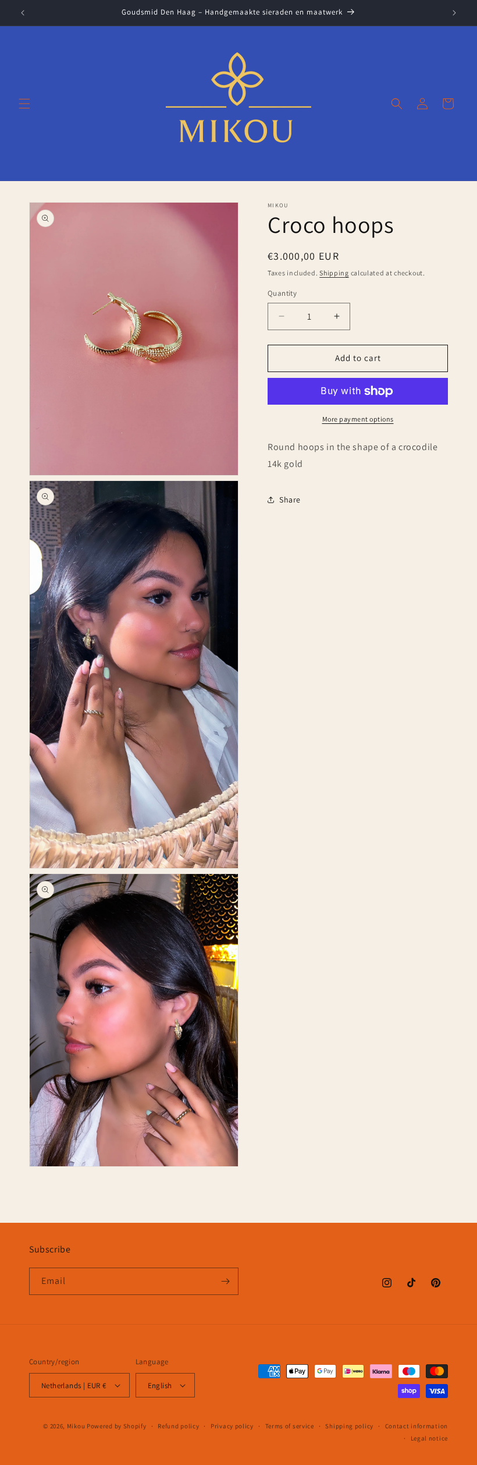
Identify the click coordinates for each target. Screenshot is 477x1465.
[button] (24, 103)
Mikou (76, 1426)
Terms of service (289, 1426)
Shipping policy (349, 1426)
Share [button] (290, 499)
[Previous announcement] (22, 13)
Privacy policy (232, 1426)
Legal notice (429, 1438)
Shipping (334, 272)
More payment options (358, 419)
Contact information (416, 1426)
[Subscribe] (225, 1281)
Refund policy (178, 1426)
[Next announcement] (454, 13)
